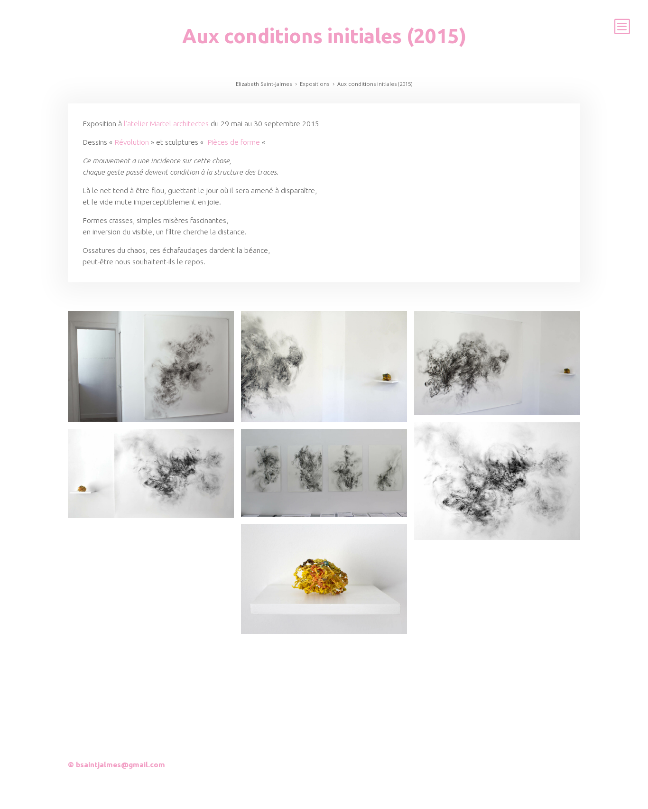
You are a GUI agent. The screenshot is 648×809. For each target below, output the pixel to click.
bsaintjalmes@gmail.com (120, 765)
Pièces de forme (232, 142)
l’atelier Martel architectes (167, 124)
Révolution (131, 142)
